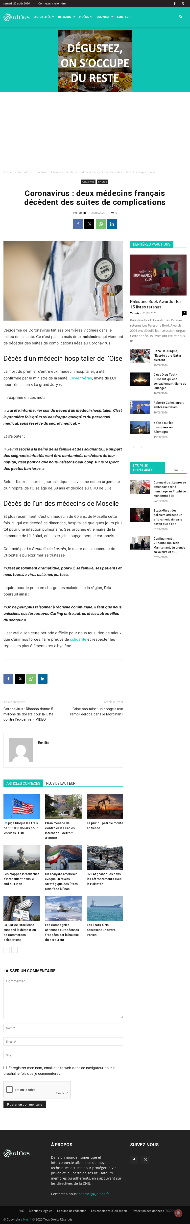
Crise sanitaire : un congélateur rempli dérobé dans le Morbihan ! (96, 711)
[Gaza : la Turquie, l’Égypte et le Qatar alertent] (140, 356)
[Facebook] (174, 3)
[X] (183, 3)
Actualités (42, 17)
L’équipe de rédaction (71, 1211)
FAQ (21, 1211)
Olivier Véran (81, 378)
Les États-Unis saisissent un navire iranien (101, 930)
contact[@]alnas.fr (94, 1193)
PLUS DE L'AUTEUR (60, 783)
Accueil (8, 172)
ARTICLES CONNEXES (23, 783)
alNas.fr (26, 1219)
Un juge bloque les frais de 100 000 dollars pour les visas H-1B (20, 828)
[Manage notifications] (178, 1213)
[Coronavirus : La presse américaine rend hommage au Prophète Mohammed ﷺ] (140, 487)
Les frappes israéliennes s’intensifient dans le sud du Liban (21, 879)
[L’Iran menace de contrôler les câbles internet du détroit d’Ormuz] (63, 806)
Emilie (82, 213)
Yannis (134, 313)
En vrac (41, 172)
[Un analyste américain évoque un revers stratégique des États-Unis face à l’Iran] (63, 857)
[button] (181, 17)
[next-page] (14, 950)
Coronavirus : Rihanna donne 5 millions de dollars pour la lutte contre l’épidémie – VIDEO (28, 714)
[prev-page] (6, 950)
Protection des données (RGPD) (153, 1211)
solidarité (78, 639)
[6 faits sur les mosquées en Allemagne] (140, 427)
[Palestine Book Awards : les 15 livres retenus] (158, 275)
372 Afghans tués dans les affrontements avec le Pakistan (104, 879)
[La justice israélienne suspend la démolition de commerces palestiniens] (21, 908)
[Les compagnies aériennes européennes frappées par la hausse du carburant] (63, 908)
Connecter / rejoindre (52, 3)
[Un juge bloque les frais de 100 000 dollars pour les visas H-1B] (21, 806)
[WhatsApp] (101, 224)
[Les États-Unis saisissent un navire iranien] (105, 908)
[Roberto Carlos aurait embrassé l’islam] (140, 407)
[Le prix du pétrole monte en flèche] (105, 806)
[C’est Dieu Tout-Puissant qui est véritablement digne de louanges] (140, 379)
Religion (64, 17)
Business (102, 17)
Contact (123, 17)
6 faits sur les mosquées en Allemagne (163, 427)
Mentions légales (40, 1211)
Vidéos (84, 17)
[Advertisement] (95, 129)
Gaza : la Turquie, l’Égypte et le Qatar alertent (167, 355)
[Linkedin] (112, 224)
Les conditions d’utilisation (109, 1211)
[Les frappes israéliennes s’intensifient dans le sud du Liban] (21, 857)
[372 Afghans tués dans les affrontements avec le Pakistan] (105, 857)
